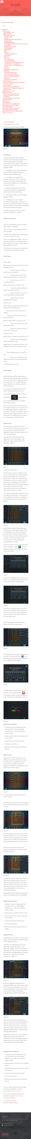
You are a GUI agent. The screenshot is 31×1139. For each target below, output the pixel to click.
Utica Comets (7, 85)
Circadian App (8, 36)
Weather (6, 68)
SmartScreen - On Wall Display (11, 104)
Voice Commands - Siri (10, 74)
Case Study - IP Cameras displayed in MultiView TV (13, 88)
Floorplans (6, 96)
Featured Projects (8, 81)
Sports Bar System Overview (11, 108)
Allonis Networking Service (10, 94)
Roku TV (6, 56)
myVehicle (7, 55)
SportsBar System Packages (10, 105)
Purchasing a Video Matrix (10, 109)
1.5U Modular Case (8, 32)
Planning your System (9, 91)
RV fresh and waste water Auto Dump (13, 82)
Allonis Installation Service (10, 95)
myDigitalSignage (9, 42)
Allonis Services (7, 92)
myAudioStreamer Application (12, 39)
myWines (6, 71)
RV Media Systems (10, 61)
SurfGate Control (8, 84)
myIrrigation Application (11, 69)
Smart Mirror (6, 101)
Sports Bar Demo (7, 106)
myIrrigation (7, 45)
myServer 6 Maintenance (11, 76)
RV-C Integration (9, 59)
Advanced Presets (9, 35)
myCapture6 (7, 41)
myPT (5, 51)
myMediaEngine (8, 48)
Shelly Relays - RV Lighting (12, 64)
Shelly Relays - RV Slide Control (13, 65)
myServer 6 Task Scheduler (11, 75)
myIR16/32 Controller (10, 46)
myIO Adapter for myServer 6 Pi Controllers (16, 44)
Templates (6, 78)
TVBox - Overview (7, 112)
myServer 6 (6, 31)
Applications (6, 34)
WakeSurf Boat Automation (11, 86)
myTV (5, 52)
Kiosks (5, 38)
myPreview (7, 49)
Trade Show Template (10, 79)
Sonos (5, 66)
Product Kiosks (7, 99)
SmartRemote (6, 102)
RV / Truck (7, 58)
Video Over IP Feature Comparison (12, 111)
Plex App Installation (10, 72)
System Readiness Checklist (11, 98)
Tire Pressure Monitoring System (14, 62)
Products (4, 29)
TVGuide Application (10, 54)
